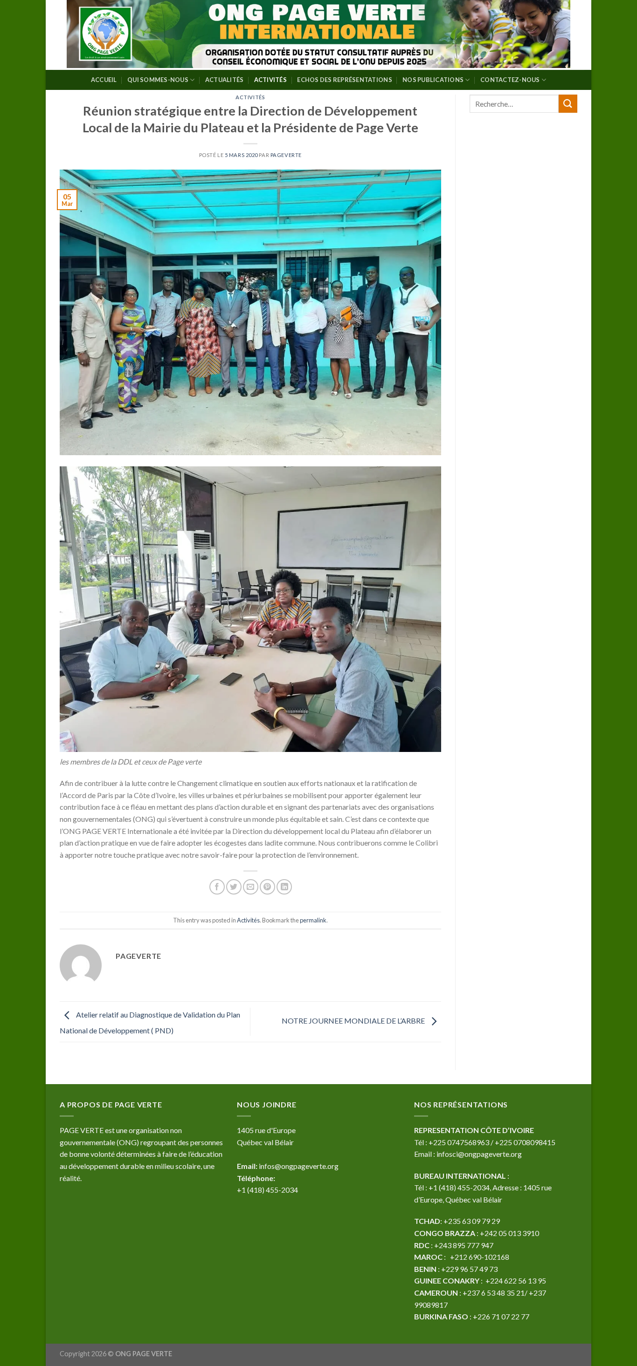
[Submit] (568, 104)
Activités (270, 79)
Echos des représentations (344, 79)
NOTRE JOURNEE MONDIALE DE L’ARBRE (354, 1020)
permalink (313, 920)
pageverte (286, 155)
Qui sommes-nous (157, 79)
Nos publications (433, 79)
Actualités (224, 79)
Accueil (104, 79)
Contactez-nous (510, 79)
